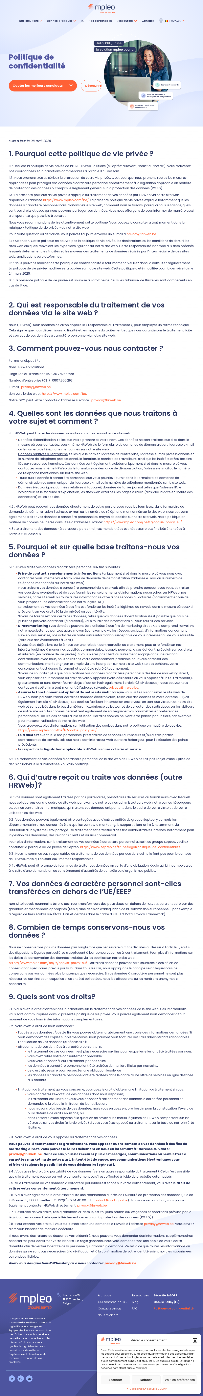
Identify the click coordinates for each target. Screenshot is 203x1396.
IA (82, 21)
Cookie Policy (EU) (167, 1302)
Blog (135, 1302)
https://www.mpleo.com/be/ (66, 200)
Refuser (146, 1380)
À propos (104, 1295)
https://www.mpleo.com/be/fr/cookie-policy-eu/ (142, 522)
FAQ (135, 1308)
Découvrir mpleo (93, 86)
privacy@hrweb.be (141, 234)
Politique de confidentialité (174, 1308)
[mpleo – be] (101, 8)
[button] (195, 1340)
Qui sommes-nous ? (112, 1302)
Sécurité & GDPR (156, 1388)
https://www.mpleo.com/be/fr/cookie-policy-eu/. (57, 730)
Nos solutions (29, 21)
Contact (148, 21)
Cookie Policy (137, 1388)
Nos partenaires (100, 21)
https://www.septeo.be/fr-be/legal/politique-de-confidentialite (130, 847)
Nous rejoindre (108, 1315)
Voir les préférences (180, 1380)
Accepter (115, 1380)
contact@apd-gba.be (110, 1200)
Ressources (125, 21)
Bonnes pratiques (60, 21)
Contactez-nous (109, 1308)
